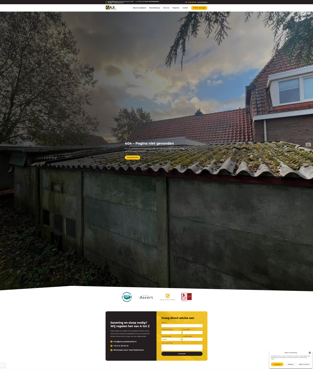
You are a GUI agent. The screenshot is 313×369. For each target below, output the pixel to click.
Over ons (166, 8)
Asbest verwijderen (139, 8)
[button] (310, 353)
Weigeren (291, 364)
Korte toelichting (166, 343)
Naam (163, 322)
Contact (185, 8)
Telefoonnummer (167, 329)
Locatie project (187, 336)
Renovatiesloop (154, 8)
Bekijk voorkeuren (304, 364)
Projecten (176, 8)
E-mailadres (186, 329)
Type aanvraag (166, 336)
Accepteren (277, 364)
